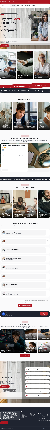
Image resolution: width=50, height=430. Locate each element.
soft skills (14, 86)
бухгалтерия (7, 90)
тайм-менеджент (6, 179)
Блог (22, 5)
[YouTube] (44, 428)
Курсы (18, 5)
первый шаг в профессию (40, 179)
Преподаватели (27, 5)
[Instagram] (41, 428)
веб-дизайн (34, 85)
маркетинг (24, 86)
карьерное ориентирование (22, 179)
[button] (36, 369)
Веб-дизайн (7, 150)
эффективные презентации (22, 90)
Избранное (34, 5)
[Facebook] (48, 428)
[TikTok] (46, 428)
